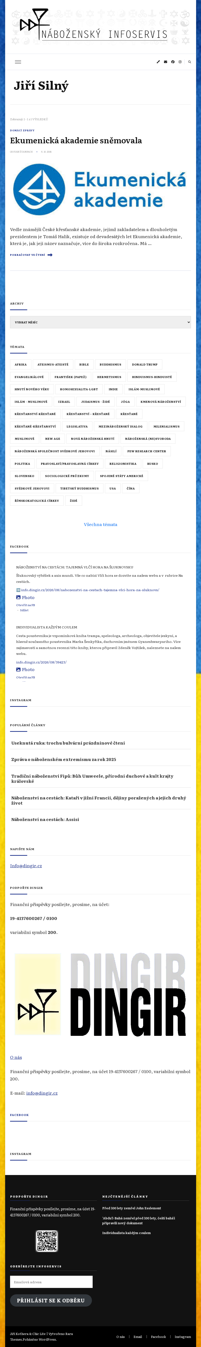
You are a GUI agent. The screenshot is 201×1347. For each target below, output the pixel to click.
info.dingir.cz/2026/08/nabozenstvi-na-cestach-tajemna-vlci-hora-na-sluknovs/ (90, 589)
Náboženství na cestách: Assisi (45, 819)
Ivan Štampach (23, 151)
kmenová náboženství (161, 402)
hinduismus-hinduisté (152, 377)
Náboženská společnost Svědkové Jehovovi (55, 451)
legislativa (77, 426)
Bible (84, 364)
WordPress (47, 1339)
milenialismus (166, 426)
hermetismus (109, 377)
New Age (52, 439)
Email (138, 1336)
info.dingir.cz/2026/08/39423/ (41, 662)
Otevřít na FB (25, 605)
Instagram (183, 1336)
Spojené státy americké (121, 476)
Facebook (19, 1115)
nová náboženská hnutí (92, 439)
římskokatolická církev (37, 500)
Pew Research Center (146, 451)
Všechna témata (100, 524)
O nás (16, 1057)
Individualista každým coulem (126, 1232)
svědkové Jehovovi (32, 488)
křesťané (129, 414)
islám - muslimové (31, 402)
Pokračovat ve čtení (27, 255)
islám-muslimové (144, 389)
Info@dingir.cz (26, 865)
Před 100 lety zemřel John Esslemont (131, 1208)
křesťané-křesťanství (35, 426)
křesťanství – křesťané (88, 414)
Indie (113, 389)
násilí (111, 451)
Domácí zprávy (22, 130)
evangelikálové (29, 377)
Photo (28, 597)
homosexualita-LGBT (79, 389)
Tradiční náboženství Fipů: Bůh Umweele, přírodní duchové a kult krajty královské (92, 778)
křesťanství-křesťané (35, 414)
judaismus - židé (95, 402)
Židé (73, 500)
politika (22, 463)
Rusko (152, 463)
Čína (131, 488)
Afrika (21, 364)
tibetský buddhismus (79, 488)
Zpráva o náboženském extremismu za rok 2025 (63, 759)
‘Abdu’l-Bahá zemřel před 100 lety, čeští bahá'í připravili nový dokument (138, 1220)
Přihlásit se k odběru (51, 1300)
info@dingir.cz (42, 1093)
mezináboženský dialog (121, 426)
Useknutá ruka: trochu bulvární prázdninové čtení (68, 742)
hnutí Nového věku (32, 389)
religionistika (123, 463)
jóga (125, 402)
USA (113, 488)
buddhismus (110, 364)
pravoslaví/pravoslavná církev (70, 463)
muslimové (25, 439)
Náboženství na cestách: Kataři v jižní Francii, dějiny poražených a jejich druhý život (98, 800)
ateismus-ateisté (53, 364)
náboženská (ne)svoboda (148, 439)
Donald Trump (145, 364)
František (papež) (71, 377)
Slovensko (24, 476)
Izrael (64, 402)
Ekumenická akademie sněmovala (76, 140)
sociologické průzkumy (67, 476)
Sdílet (24, 610)
